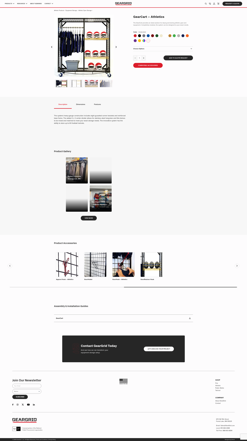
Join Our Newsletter (26, 380)
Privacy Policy (52, 439)
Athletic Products (59, 10)
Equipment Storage (71, 10)
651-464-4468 (225, 428)
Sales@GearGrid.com (228, 425)
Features (97, 104)
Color (139, 32)
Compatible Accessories (148, 65)
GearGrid (123, 3)
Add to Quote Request (178, 58)
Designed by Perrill (230, 439)
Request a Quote (232, 4)
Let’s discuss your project (159, 349)
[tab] (63, 105)
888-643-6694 (227, 430)
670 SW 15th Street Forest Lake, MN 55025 (224, 420)
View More (89, 218)
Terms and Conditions (42, 439)
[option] (84, 47)
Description (62, 104)
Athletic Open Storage (85, 10)
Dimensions (80, 104)
